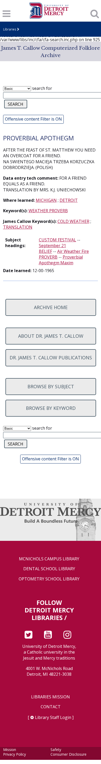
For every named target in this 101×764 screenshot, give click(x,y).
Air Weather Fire (73, 251)
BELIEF (45, 251)
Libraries (9, 29)
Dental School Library (49, 568)
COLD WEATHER (73, 221)
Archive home (51, 307)
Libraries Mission (50, 696)
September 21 (52, 245)
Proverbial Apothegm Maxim (61, 260)
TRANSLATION (17, 227)
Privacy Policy (14, 754)
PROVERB (48, 257)
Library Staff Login (53, 717)
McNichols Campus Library (49, 558)
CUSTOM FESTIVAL (57, 240)
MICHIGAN (46, 200)
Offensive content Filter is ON (33, 119)
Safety (56, 749)
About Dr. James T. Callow (50, 336)
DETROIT (69, 200)
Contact (51, 706)
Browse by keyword (51, 408)
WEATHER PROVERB (48, 211)
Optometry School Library (49, 579)
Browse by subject (50, 386)
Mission (9, 749)
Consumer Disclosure (68, 754)
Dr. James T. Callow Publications (51, 357)
